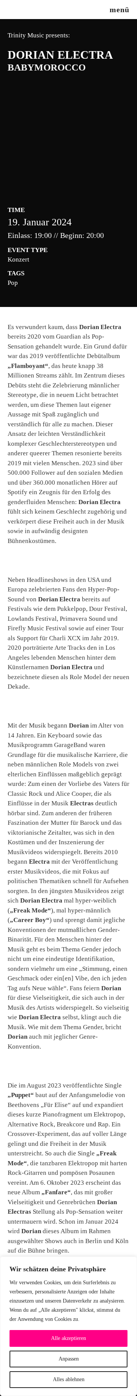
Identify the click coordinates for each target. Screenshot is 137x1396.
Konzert (18, 259)
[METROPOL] (20, 9)
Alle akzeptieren (68, 1338)
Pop (13, 282)
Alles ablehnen (68, 1379)
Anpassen (69, 1359)
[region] (68, 1326)
